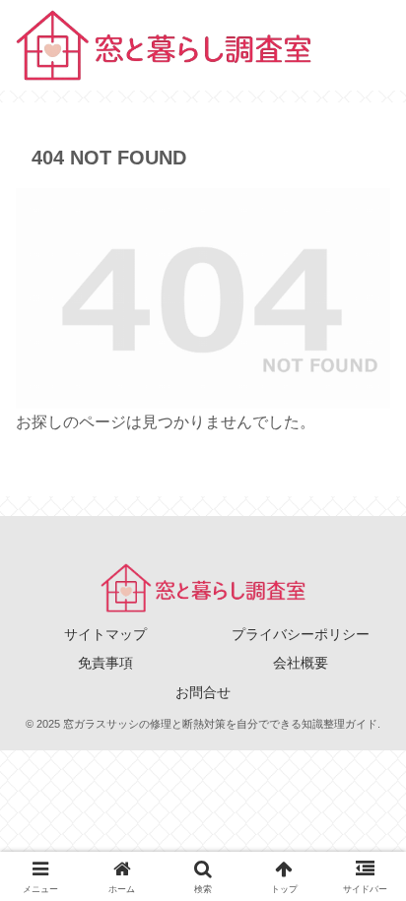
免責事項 (105, 663)
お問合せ (203, 692)
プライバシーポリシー (301, 634)
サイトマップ (105, 634)
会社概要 (300, 663)
